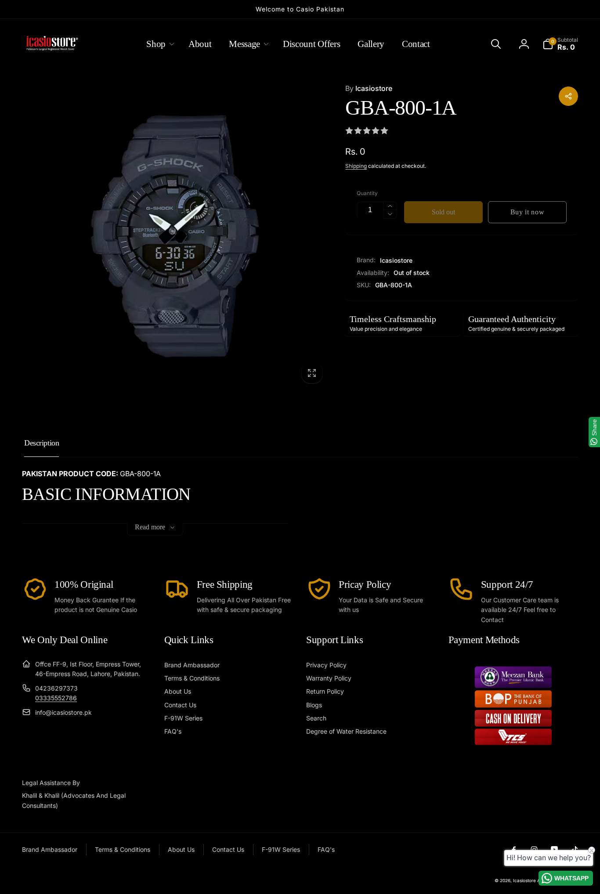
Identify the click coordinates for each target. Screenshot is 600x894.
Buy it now (527, 212)
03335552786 (56, 698)
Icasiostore (368, 88)
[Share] (568, 96)
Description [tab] (41, 442)
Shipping (356, 166)
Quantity (367, 193)
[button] (158, 43)
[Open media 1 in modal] (175, 236)
